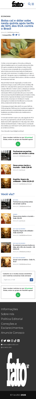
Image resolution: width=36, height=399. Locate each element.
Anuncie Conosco (12, 332)
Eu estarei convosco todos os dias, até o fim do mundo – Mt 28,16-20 (24, 247)
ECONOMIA (5, 16)
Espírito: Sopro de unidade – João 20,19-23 (23, 180)
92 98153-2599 (7, 347)
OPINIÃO (15, 214)
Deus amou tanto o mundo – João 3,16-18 (22, 166)
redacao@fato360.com (10, 344)
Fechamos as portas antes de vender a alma (23, 152)
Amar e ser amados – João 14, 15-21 (24, 261)
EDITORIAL (15, 200)
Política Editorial (12, 319)
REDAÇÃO (4, 32)
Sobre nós (7, 314)
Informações (9, 309)
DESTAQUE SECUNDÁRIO (19, 228)
